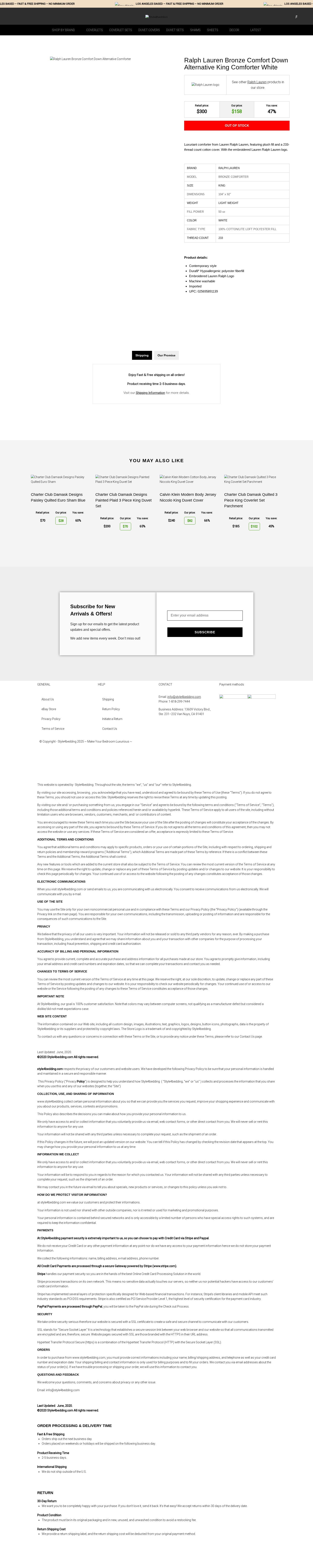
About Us (48, 699)
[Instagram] (164, 757)
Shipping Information (150, 393)
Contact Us (109, 728)
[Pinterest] (164, 769)
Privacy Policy (51, 719)
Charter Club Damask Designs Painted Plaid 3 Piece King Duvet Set (123, 500)
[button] (66, 30)
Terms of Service (53, 728)
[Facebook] (164, 745)
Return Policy (111, 709)
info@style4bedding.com (184, 696)
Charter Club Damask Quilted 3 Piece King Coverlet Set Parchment (250, 500)
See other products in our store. (258, 85)
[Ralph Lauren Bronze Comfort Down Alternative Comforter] (90, 59)
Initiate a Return (112, 719)
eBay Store (49, 709)
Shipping (108, 699)
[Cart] (302, 17)
